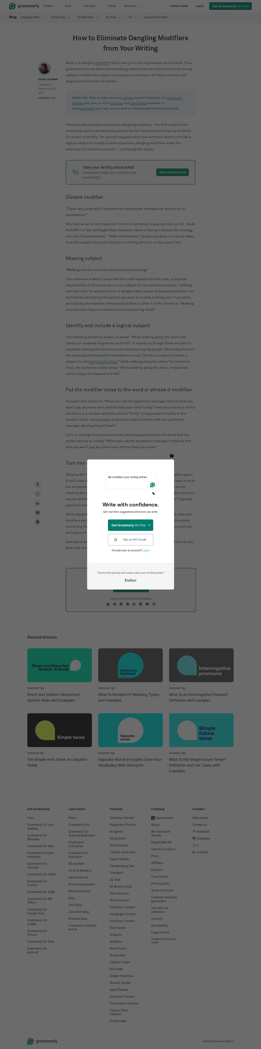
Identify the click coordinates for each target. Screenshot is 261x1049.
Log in (146, 550)
